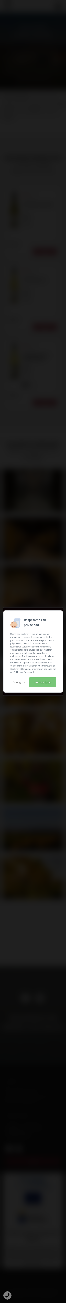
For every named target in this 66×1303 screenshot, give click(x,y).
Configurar (19, 682)
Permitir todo (43, 682)
